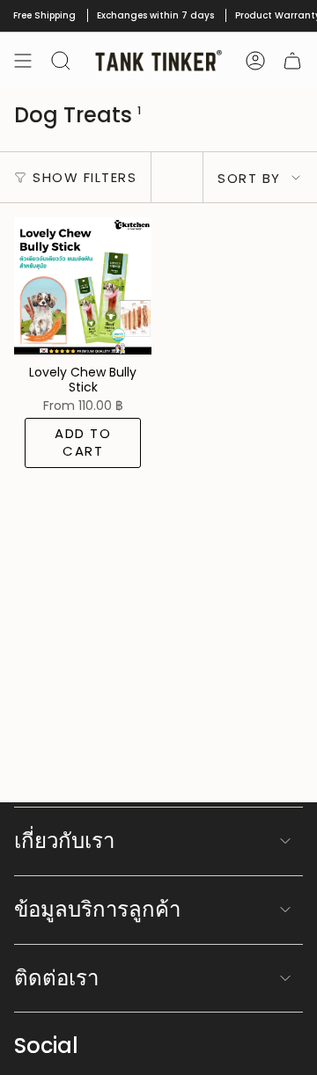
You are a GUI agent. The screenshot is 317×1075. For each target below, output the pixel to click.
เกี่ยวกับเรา (64, 840)
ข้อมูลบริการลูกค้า (97, 909)
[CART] (292, 60)
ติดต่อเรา (56, 977)
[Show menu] (23, 60)
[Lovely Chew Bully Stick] (82, 286)
